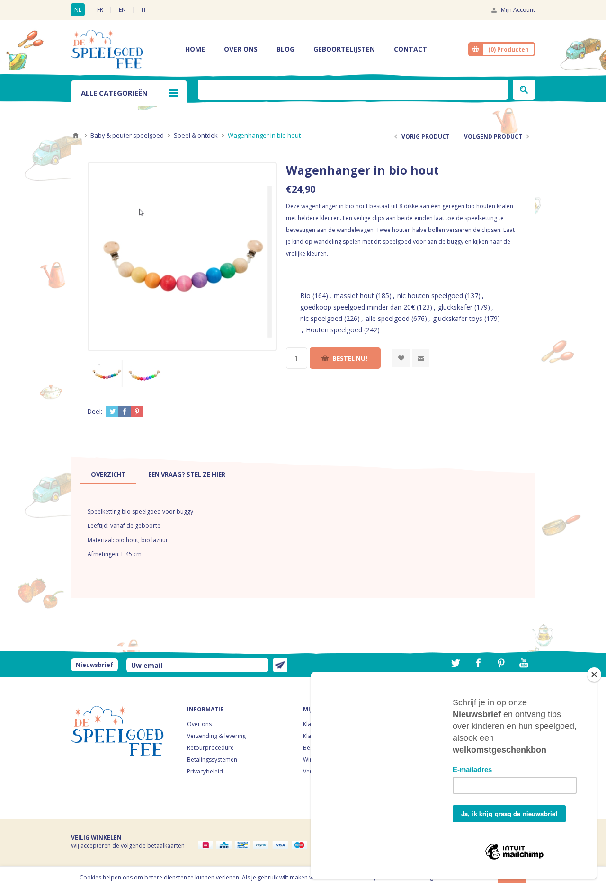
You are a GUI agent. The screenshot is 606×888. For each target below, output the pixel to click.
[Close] (594, 674)
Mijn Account (518, 10)
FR (100, 10)
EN (122, 10)
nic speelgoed (321, 318)
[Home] (75, 135)
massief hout (354, 295)
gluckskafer (455, 306)
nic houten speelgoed (430, 295)
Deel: (95, 411)
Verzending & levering (216, 736)
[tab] (108, 474)
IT (144, 10)
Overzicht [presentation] (108, 474)
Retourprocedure (210, 748)
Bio (305, 295)
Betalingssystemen (212, 759)
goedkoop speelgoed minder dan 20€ (357, 306)
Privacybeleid (205, 771)
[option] (106, 372)
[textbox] (353, 90)
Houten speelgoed (334, 329)
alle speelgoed (387, 318)
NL (77, 10)
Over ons (199, 724)
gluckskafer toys (457, 318)
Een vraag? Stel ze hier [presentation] (186, 474)
